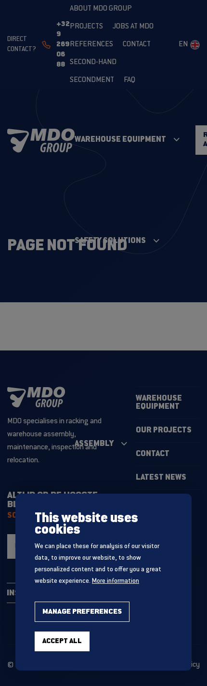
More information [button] (115, 581)
